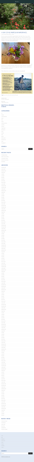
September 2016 (3, 309)
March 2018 (3, 279)
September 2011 (3, 408)
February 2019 (3, 261)
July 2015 (2, 332)
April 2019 (2, 258)
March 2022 (3, 200)
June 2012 (2, 393)
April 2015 (2, 337)
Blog (2, 437)
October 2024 (3, 169)
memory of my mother (6, 95)
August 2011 (3, 410)
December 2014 (3, 344)
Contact (2, 447)
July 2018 (2, 273)
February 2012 (3, 400)
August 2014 (3, 350)
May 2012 (2, 395)
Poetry (13, 34)
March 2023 (3, 180)
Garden (2, 121)
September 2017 (3, 289)
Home (2, 435)
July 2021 (2, 213)
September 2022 (3, 190)
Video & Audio (3, 440)
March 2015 (3, 339)
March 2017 (3, 299)
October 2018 (3, 268)
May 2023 (2, 177)
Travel (2, 141)
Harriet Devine (3, 422)
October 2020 (3, 228)
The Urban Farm (3, 139)
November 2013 (3, 365)
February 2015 (3, 340)
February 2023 (3, 182)
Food (2, 119)
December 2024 (3, 167)
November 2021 (3, 207)
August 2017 (3, 291)
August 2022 (3, 192)
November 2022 (3, 187)
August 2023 (3, 172)
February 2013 (3, 380)
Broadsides (2, 445)
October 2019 (3, 248)
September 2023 (3, 170)
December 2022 (3, 185)
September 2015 (3, 329)
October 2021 (3, 208)
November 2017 (3, 286)
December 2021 (3, 205)
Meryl (10, 34)
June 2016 (2, 314)
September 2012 (3, 388)
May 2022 (2, 197)
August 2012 (3, 390)
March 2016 (3, 319)
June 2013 (2, 373)
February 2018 (3, 281)
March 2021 (3, 220)
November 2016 (3, 306)
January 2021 (3, 223)
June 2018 (2, 274)
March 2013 (3, 378)
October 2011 (3, 406)
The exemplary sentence (4, 158)
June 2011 (2, 413)
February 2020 (3, 241)
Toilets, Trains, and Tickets (4, 156)
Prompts (2, 444)
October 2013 (3, 367)
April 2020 (2, 238)
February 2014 (3, 360)
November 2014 (3, 345)
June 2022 (2, 195)
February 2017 (3, 301)
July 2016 (2, 312)
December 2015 (3, 324)
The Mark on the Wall (4, 429)
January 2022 (3, 203)
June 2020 (2, 235)
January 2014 (3, 362)
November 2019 (3, 246)
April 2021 (2, 218)
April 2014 (2, 357)
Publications (3, 439)
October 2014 (3, 347)
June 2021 (2, 215)
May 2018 (2, 276)
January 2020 (3, 243)
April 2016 (2, 317)
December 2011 (3, 403)
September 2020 (3, 230)
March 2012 (3, 398)
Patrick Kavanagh (15, 95)
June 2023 (2, 175)
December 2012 (3, 383)
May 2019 (2, 256)
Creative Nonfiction (4, 116)
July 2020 (2, 233)
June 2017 (2, 294)
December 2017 (3, 284)
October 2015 (3, 327)
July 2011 (2, 411)
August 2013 (3, 370)
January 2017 (3, 302)
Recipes (2, 136)
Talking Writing (3, 427)
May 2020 (2, 236)
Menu (17, 1)
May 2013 (2, 375)
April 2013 (2, 377)
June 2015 (2, 334)
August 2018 (3, 271)
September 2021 (3, 210)
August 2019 (3, 251)
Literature (2, 126)
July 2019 (2, 253)
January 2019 (3, 263)
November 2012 (3, 385)
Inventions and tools (4, 123)
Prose (2, 134)
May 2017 (2, 296)
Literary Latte (3, 424)
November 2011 (3, 405)
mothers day (11, 95)
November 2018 (3, 266)
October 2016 (3, 307)
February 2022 (3, 202)
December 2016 (3, 304)
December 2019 (3, 245)
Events (2, 118)
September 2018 (3, 269)
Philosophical (3, 129)
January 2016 (3, 322)
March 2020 (3, 240)
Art (1, 113)
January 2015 (3, 342)
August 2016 (3, 311)
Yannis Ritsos (3, 161)
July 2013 (2, 372)
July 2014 (2, 352)
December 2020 (3, 225)
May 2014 (2, 355)
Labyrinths (2, 124)
